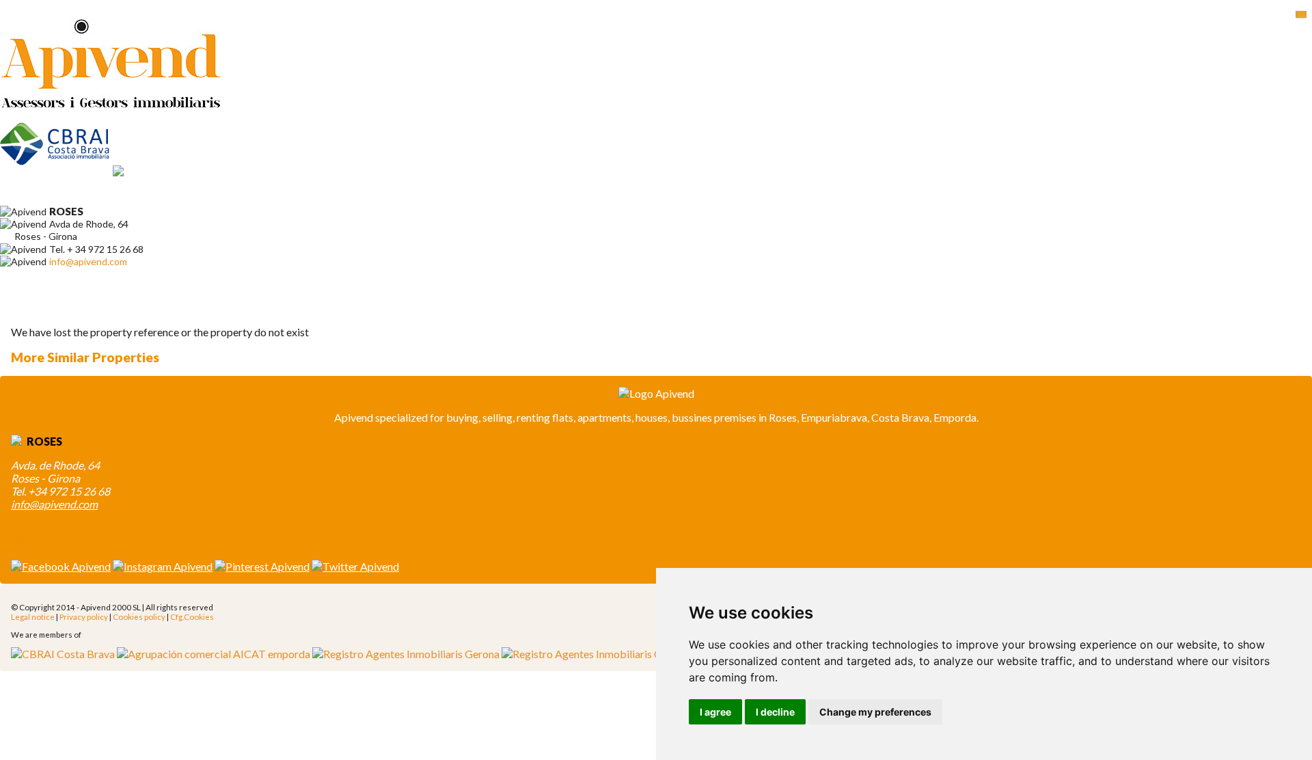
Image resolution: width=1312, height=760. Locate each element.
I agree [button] (715, 712)
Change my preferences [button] (875, 712)
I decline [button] (775, 712)
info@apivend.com (88, 261)
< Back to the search (69, 307)
